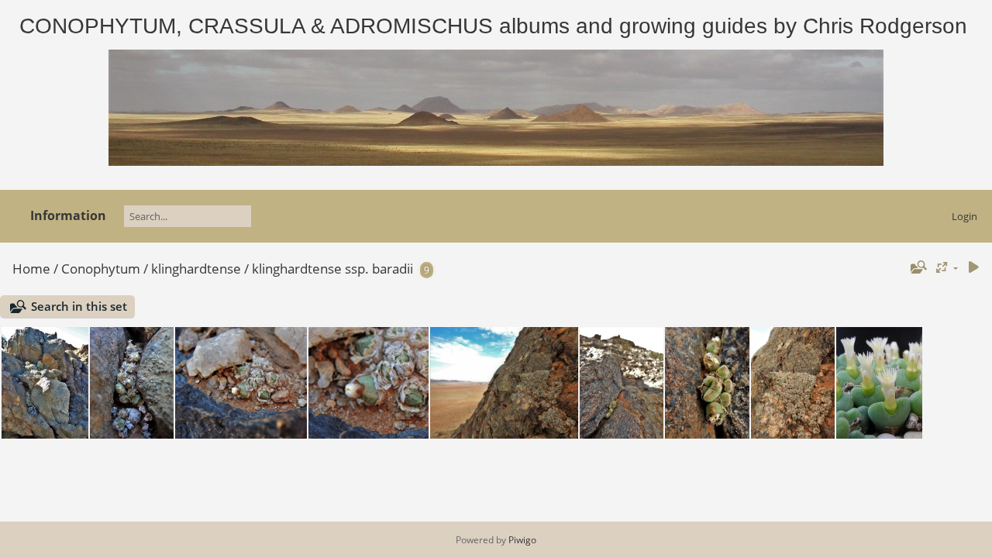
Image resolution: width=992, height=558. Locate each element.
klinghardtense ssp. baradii (332, 268)
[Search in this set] (917, 267)
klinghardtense (196, 268)
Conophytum (100, 268)
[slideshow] (973, 267)
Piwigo (522, 539)
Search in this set (79, 306)
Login (964, 216)
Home (31, 268)
